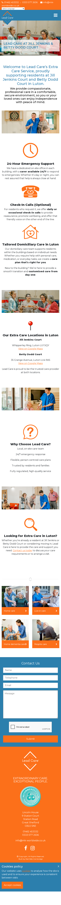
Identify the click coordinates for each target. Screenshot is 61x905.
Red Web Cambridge (34, 859)
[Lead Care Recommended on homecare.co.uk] (30, 797)
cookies (26, 871)
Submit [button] (30, 739)
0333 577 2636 (30, 2)
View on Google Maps (30, 348)
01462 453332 (11, 2)
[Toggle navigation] (55, 15)
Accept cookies (12, 885)
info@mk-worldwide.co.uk (31, 840)
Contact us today (22, 550)
